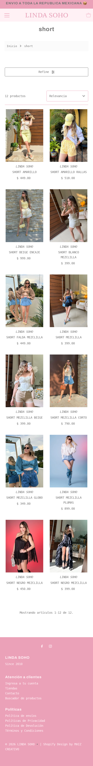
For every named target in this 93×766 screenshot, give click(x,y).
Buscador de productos (23, 698)
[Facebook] (42, 646)
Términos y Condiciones (24, 730)
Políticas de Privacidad (25, 720)
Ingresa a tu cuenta (21, 683)
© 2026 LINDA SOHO (20, 744)
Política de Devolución (24, 725)
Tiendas (11, 688)
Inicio (12, 46)
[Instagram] (50, 646)
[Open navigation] (7, 15)
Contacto (12, 693)
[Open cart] (88, 15)
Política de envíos (20, 715)
